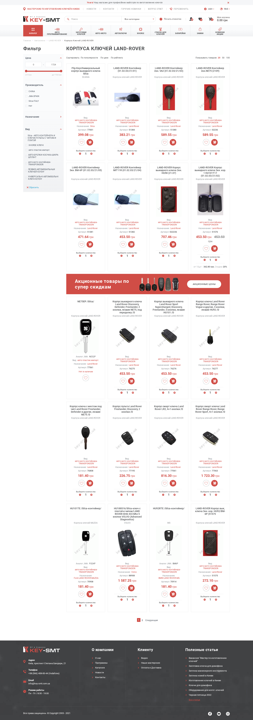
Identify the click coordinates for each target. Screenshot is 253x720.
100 (228, 58)
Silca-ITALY (34, 101)
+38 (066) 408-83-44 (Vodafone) (44, 673)
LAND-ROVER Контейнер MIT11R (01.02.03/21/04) (127, 169)
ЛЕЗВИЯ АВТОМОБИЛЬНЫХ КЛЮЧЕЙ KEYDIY (41, 170)
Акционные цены (204, 284)
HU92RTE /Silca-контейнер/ (169, 508)
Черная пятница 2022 (200, 695)
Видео (144, 658)
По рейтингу (117, 58)
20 (219, 58)
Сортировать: (73, 58)
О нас (98, 658)
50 (223, 58)
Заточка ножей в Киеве (201, 675)
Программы (101, 663)
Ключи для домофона (200, 685)
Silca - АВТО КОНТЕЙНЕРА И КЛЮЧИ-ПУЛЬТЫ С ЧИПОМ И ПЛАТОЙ (42, 138)
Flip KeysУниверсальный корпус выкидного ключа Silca (85, 71)
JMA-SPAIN (34, 96)
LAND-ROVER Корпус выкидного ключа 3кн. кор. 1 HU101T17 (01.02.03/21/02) (210, 171)
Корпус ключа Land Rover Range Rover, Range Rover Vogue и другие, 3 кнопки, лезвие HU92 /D (210, 305)
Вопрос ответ (155, 9)
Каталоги (100, 667)
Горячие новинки (131, 9)
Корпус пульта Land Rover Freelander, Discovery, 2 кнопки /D (127, 409)
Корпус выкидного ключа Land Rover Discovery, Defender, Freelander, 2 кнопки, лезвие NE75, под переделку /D (127, 307)
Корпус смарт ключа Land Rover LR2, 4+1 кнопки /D (169, 407)
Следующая (151, 620)
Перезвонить (181, 9)
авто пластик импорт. (39, 150)
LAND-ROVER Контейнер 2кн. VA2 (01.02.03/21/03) (168, 69)
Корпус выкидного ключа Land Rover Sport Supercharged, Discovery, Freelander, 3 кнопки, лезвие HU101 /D (169, 307)
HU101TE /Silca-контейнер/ (85, 508)
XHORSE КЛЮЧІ (36, 145)
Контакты (100, 677)
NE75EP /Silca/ (85, 301)
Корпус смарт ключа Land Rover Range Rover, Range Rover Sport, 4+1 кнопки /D (210, 409)
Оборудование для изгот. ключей (206, 690)
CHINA (32, 91)
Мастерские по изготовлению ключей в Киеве (53, 9)
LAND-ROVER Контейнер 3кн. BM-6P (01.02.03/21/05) (86, 169)
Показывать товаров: (206, 58)
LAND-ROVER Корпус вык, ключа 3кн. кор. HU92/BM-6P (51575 (210, 511)
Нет (30, 106)
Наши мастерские (150, 663)
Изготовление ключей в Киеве (205, 680)
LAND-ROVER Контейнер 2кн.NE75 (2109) (210, 69)
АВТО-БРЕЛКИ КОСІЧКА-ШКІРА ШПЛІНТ (43, 156)
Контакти (108, 9)
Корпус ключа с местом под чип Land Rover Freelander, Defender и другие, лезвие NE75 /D (86, 410)
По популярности (89, 58)
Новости (91, 9)
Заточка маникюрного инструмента (208, 670)
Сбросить (34, 187)
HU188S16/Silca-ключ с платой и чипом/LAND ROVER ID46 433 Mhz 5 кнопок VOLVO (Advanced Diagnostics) (127, 514)
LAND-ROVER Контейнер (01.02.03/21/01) (127, 69)
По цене (104, 58)
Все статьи (194, 699)
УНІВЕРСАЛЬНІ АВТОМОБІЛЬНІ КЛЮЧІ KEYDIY (43, 177)
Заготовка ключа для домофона (206, 666)
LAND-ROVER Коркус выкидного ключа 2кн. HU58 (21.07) (169, 170)
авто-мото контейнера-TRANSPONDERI (39, 163)
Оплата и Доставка (151, 667)
